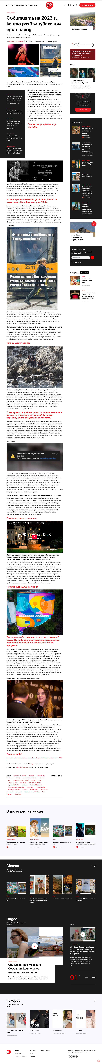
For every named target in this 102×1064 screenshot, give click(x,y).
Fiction (75, 1052)
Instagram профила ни (36, 764)
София (41, 778)
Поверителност (45, 1050)
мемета (18, 792)
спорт (33, 780)
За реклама (33, 1050)
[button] (40, 5)
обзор (18, 778)
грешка (24, 789)
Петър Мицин (12, 782)
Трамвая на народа (19, 775)
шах (40, 780)
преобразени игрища (29, 778)
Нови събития (33, 5)
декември (30, 787)
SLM (85, 1052)
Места (11, 5)
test (9, 780)
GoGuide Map (88, 5)
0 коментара (39, 41)
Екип (31, 1053)
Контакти (33, 1056)
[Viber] (56, 42)
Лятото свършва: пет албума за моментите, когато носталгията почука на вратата (14, 99)
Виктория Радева (13, 789)
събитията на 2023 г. (31, 792)
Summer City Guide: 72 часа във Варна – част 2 (15, 111)
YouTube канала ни (23, 767)
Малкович (17, 794)
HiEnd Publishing (89, 1050)
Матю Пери (34, 789)
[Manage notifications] (98, 1061)
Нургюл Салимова (35, 782)
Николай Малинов (36, 785)
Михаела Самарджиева (16, 41)
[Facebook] (54, 42)
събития (23, 782)
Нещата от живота (21, 5)
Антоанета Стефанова (16, 787)
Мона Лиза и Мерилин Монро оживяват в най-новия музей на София (15, 150)
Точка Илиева (40, 787)
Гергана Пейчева (13, 785)
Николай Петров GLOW (21, 780)
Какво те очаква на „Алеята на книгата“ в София (14, 137)
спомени (24, 785)
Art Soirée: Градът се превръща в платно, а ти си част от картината (14, 124)
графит (31, 775)
